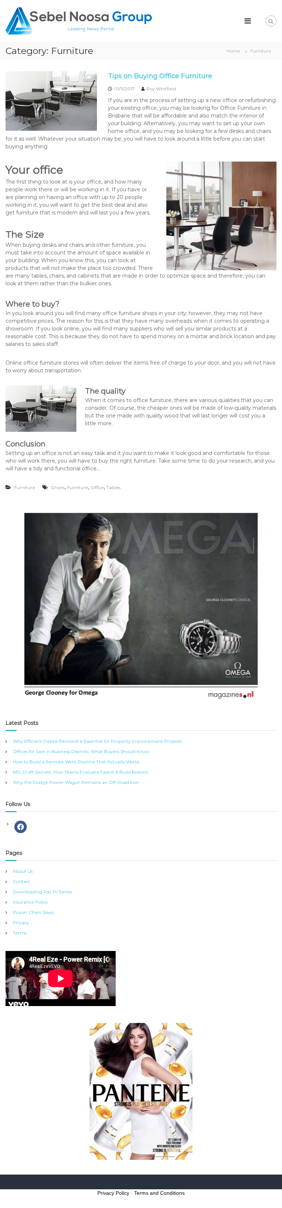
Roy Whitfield (161, 88)
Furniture (24, 487)
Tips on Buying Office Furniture (160, 76)
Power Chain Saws (33, 912)
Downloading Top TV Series (42, 891)
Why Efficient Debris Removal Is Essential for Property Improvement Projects (97, 741)
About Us (23, 871)
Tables (113, 487)
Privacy (21, 922)
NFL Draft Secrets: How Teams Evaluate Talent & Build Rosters (80, 772)
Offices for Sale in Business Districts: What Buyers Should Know (81, 751)
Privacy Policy (113, 1193)
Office (97, 487)
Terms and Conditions (159, 1193)
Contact (21, 881)
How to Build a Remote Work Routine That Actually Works (76, 761)
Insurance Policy (30, 902)
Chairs (58, 487)
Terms (19, 933)
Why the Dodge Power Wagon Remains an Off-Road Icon (76, 782)
